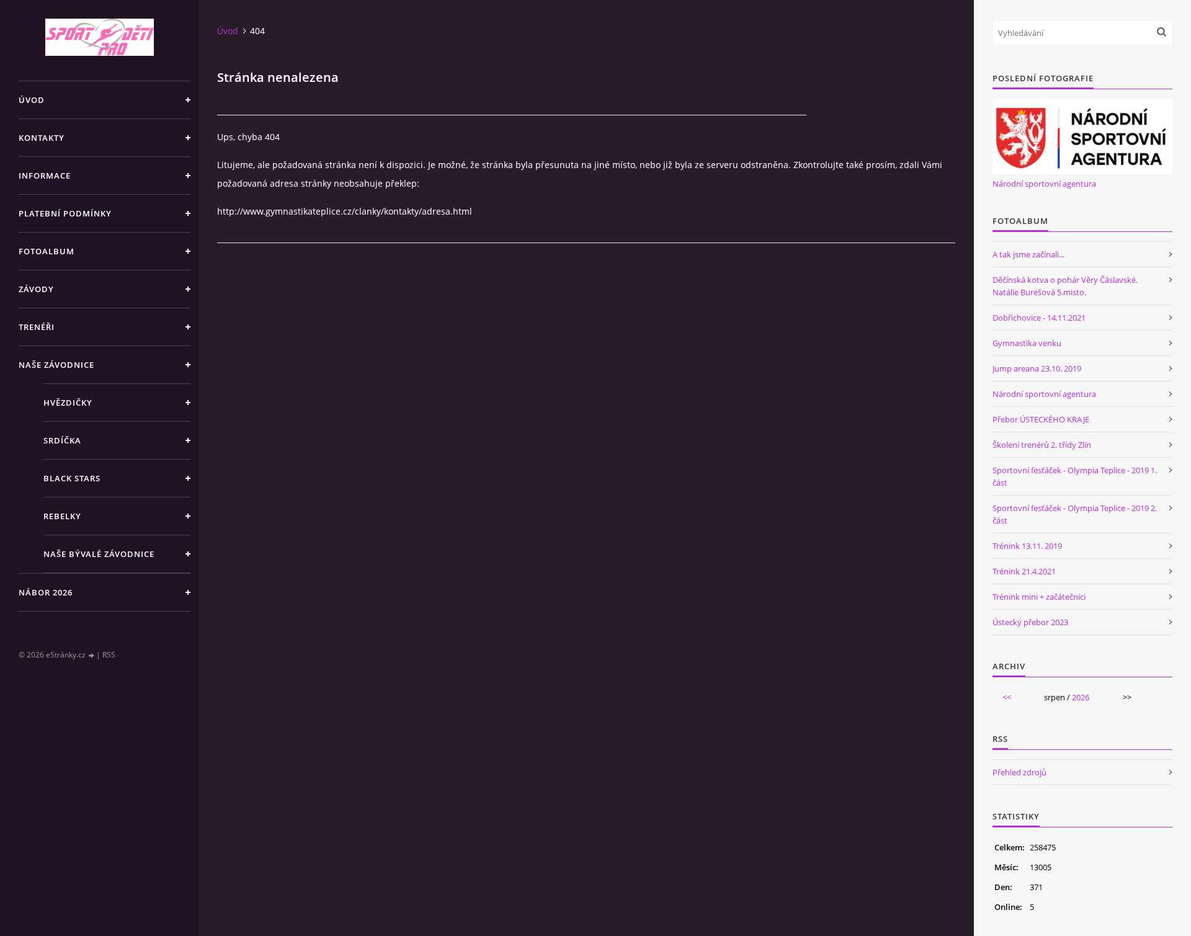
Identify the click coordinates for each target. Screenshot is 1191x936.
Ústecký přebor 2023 (1030, 622)
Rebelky (62, 516)
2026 (1080, 697)
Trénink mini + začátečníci (1039, 596)
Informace (45, 175)
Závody (36, 289)
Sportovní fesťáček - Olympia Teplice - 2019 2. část (1075, 514)
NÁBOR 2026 (46, 592)
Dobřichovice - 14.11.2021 (1039, 317)
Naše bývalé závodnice (98, 553)
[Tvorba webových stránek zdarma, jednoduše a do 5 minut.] (91, 655)
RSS (108, 654)
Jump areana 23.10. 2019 (1037, 368)
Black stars (71, 478)
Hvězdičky (67, 402)
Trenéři (37, 326)
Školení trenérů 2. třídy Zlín (1042, 444)
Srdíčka (62, 440)
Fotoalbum (46, 251)
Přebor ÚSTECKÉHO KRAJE (1041, 419)
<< (1006, 697)
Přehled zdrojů (1019, 772)
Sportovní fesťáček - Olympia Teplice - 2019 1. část (1075, 476)
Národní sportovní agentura (1044, 183)
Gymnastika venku (1027, 343)
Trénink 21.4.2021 (1024, 571)
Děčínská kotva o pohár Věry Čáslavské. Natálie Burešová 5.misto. (1065, 286)
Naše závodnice (56, 364)
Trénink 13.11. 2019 (1027, 545)
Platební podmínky (65, 213)
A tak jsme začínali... (1028, 254)
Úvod (32, 99)
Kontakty (42, 137)
